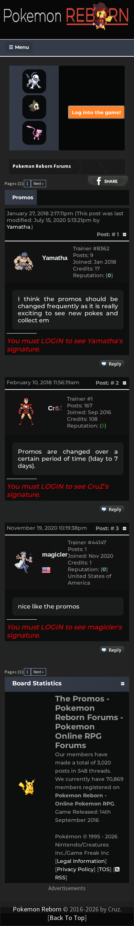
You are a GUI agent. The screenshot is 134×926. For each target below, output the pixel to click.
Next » (39, 183)
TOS (104, 869)
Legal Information (81, 861)
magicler (55, 554)
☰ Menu (19, 47)
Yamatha (18, 226)
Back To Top (67, 917)
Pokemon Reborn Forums (42, 166)
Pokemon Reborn (37, 909)
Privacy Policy (75, 869)
